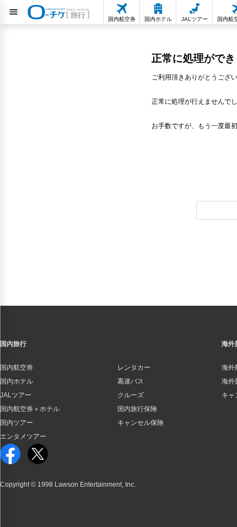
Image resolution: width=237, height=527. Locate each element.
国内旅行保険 (137, 409)
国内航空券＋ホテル (30, 409)
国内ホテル (16, 381)
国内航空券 (16, 367)
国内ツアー (16, 423)
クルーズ (130, 395)
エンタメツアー (23, 436)
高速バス (130, 381)
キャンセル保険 (140, 423)
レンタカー (133, 367)
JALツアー (15, 395)
